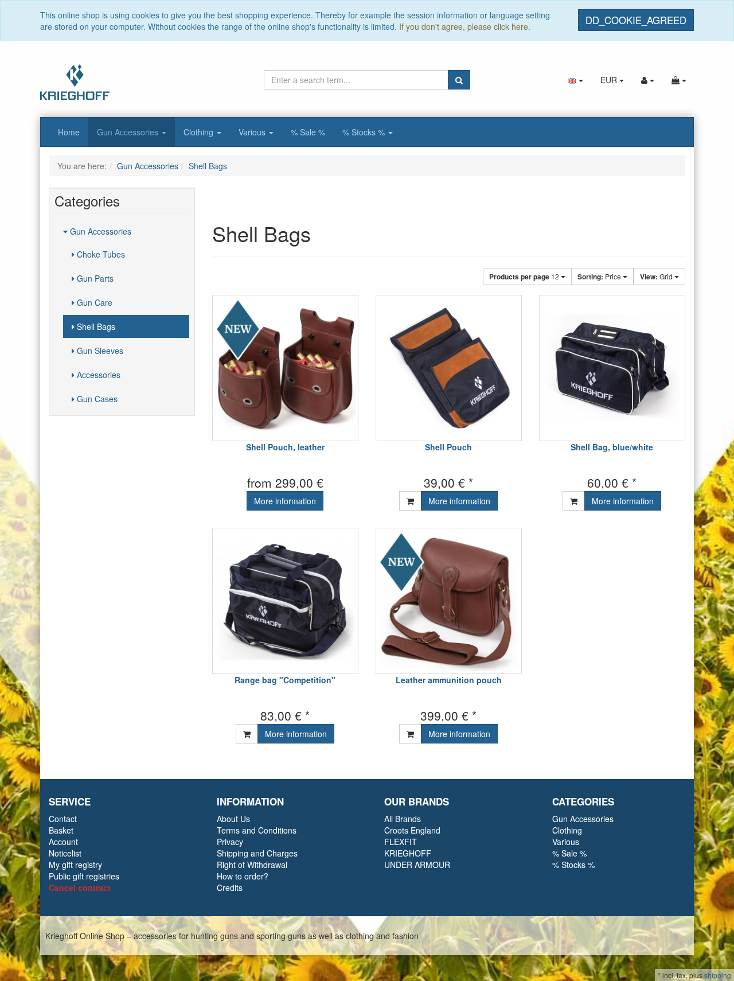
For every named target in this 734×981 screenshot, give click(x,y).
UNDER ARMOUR (417, 864)
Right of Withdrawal (252, 864)
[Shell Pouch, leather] (285, 368)
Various (253, 132)
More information (285, 501)
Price (600, 276)
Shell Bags (95, 326)
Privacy (230, 841)
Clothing (200, 132)
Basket (61, 830)
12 (525, 276)
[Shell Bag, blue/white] (612, 368)
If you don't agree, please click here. (464, 26)
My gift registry (75, 864)
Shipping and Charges (257, 853)
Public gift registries (84, 876)
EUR (609, 79)
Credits (230, 887)
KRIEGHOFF (407, 853)
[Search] (459, 79)
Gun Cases (96, 398)
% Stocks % (364, 132)
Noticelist (65, 853)
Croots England (412, 830)
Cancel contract (80, 887)
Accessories (97, 374)
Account (63, 841)
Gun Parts (94, 278)
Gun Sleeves (99, 350)
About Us (233, 818)
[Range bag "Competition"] (285, 601)
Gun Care (93, 302)
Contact (63, 818)
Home (69, 132)
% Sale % (308, 132)
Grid (657, 276)
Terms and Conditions (256, 830)
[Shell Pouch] (449, 368)
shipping (717, 975)
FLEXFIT (400, 841)
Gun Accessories (129, 132)
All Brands (402, 818)
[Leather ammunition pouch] (449, 601)
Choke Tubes (100, 254)
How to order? (242, 876)
